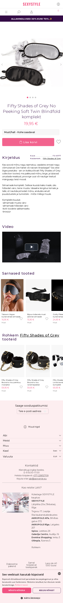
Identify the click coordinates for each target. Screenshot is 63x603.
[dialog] (31, 586)
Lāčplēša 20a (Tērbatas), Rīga (44, 506)
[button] (31, 598)
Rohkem (36, 547)
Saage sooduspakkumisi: (31, 405)
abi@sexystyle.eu (38, 478)
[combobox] (59, 573)
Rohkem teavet (21, 585)
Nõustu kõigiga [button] (16, 590)
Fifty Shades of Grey (52, 158)
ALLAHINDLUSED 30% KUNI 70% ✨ (31, 19)
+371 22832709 (40, 475)
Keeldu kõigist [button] (47, 590)
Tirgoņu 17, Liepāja (41, 511)
